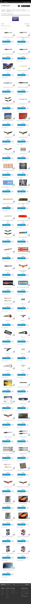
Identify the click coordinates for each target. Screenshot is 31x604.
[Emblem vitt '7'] (23, 366)
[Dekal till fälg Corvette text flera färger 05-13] (7, 166)
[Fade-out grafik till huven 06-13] (7, 382)
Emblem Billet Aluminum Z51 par (23, 253)
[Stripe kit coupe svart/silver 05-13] (23, 516)
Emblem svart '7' (7, 353)
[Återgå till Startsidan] (2, 13)
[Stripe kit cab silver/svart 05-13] (7, 499)
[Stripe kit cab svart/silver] (23, 499)
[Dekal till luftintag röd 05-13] (23, 166)
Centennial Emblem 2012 (8, 137)
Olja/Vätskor (2, 593)
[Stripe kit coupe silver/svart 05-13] (7, 516)
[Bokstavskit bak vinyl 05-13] (23, 99)
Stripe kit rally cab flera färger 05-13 (8, 536)
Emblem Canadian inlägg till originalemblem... (23, 271)
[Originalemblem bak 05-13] (7, 482)
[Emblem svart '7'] (7, 349)
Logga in (24, 2)
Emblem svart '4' (23, 337)
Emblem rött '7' (23, 320)
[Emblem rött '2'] (23, 299)
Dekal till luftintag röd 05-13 (23, 170)
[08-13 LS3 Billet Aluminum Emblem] (23, 49)
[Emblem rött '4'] (7, 316)
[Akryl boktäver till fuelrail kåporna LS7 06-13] (23, 66)
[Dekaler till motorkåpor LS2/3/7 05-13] (7, 199)
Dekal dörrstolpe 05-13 (23, 153)
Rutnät (28, 26)
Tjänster (3, 11)
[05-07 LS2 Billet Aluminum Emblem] (7, 33)
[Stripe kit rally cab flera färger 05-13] (7, 532)
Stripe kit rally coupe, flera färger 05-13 (8, 553)
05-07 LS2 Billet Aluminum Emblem (8, 37)
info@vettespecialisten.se (25, 596)
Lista (29, 26)
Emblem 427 (8, 253)
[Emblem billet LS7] (7, 266)
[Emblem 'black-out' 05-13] (7, 233)
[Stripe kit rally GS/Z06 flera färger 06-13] (23, 549)
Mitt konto (13, 588)
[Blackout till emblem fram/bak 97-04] (7, 99)
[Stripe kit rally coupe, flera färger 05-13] (7, 549)
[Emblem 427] (7, 249)
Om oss (7, 595)
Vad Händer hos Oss (9, 11)
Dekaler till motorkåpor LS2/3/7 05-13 (8, 203)
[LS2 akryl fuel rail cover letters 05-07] (23, 416)
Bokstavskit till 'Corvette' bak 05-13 (8, 120)
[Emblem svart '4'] (23, 333)
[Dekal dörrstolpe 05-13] (23, 149)
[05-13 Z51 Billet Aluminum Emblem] (7, 49)
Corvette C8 (2, 592)
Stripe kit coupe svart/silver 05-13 (23, 520)
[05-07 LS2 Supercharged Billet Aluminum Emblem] (23, 33)
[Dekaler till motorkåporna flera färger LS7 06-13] (23, 216)
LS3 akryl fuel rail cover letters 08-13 (8, 453)
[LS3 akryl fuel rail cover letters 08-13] (7, 449)
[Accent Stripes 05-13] (7, 66)
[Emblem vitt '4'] (7, 366)
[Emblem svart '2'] (7, 333)
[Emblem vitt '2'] (23, 349)
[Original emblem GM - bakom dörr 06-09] (23, 466)
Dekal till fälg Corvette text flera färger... (8, 170)
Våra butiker (7, 591)
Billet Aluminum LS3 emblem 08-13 (23, 87)
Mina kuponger (13, 593)
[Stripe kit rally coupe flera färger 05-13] (23, 532)
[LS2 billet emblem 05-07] (23, 432)
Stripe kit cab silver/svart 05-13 (8, 503)
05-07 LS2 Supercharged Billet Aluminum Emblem (23, 38)
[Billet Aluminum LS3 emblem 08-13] (23, 83)
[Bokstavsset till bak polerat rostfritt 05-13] (23, 116)
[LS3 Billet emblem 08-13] (23, 449)
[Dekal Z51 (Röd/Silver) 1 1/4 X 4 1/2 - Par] (7, 182)
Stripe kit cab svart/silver (23, 503)
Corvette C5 (2, 589)
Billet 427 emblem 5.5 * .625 (8, 87)
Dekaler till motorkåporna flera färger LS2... (23, 204)
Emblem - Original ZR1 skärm (23, 237)
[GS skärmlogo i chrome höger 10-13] (23, 382)
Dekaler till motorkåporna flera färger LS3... (7, 221)
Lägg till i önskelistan (5, 44)
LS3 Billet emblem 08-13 (23, 453)
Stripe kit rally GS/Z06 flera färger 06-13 (23, 553)
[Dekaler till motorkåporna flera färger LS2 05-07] (23, 199)
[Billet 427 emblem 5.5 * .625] (7, 83)
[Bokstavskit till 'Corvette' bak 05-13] (7, 116)
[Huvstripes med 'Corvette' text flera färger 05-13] (7, 399)
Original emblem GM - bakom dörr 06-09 (23, 470)
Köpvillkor (7, 594)
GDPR (7, 593)
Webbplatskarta (8, 597)
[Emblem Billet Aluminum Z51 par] (23, 249)
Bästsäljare (7, 590)
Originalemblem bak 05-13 (8, 486)
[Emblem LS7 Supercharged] (7, 299)
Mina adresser (13, 591)
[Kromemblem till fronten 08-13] (7, 416)
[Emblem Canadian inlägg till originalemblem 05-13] (23, 266)
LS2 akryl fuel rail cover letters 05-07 (23, 420)
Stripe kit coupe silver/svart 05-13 (8, 520)
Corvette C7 (2, 591)
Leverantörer (7, 596)
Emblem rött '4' (8, 320)
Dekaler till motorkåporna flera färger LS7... (23, 221)
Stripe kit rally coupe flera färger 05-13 (23, 536)
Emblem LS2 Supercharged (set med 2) (23, 287)
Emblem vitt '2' (23, 353)
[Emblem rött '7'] (23, 316)
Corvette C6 (2, 590)
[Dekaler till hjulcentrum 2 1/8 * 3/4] (23, 182)
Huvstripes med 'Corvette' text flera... (8, 403)
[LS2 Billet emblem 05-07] (7, 432)
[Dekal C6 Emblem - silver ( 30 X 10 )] (7, 149)
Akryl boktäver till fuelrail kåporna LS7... (23, 70)
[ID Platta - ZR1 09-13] (23, 399)
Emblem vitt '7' (23, 370)
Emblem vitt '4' (8, 370)
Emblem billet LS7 (8, 270)
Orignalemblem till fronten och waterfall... (23, 486)
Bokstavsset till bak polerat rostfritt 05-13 (23, 120)
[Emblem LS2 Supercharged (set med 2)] (23, 283)
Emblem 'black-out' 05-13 (8, 237)
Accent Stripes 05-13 (8, 70)
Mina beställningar (13, 589)
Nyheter (7, 589)
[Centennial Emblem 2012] (7, 133)
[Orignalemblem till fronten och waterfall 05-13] (23, 482)
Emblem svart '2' (7, 337)
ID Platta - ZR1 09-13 (23, 403)
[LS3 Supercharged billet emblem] (7, 466)
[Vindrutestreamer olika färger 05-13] (7, 565)
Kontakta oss (28, 2)
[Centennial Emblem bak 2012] (23, 133)
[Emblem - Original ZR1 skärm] (23, 233)
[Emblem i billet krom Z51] (7, 283)
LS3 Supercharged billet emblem (8, 470)
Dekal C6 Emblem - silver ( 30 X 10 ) (8, 153)
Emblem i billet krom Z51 (8, 287)
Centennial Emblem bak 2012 (23, 137)
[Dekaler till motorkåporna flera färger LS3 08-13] (7, 216)
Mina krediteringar (13, 590)
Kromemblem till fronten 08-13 (7, 420)
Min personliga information (14, 592)
